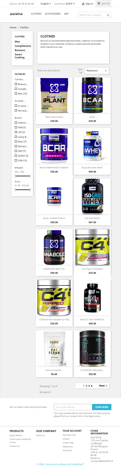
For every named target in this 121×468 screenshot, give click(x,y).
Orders (66, 438)
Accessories (53, 13)
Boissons (20, 50)
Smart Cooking (19, 56)
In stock (23, 105)
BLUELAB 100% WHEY (92, 167)
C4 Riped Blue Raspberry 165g (54, 319)
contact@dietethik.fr (102, 461)
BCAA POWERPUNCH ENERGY (54, 167)
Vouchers (67, 450)
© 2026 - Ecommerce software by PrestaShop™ (60, 464)
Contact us (15, 446)
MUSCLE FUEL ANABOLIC (92, 319)
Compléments (22, 46)
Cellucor (23, 122)
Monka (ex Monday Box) (23, 146)
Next (103, 386)
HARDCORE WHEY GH (54, 268)
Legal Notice (16, 435)
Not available (23, 110)
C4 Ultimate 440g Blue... (92, 370)
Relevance (97, 71)
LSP (21, 132)
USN (22, 160)
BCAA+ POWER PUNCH (54, 218)
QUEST (23, 155)
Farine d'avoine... (54, 370)
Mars (22, 141)
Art (66, 13)
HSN (22, 127)
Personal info (69, 435)
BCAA (92, 117)
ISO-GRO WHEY (92, 218)
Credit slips (68, 442)
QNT (22, 151)
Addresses (68, 446)
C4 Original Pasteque (92, 268)
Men (17, 41)
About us (40, 435)
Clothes (36, 13)
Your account (72, 430)
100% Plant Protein (54, 117)
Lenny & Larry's (23, 136)
